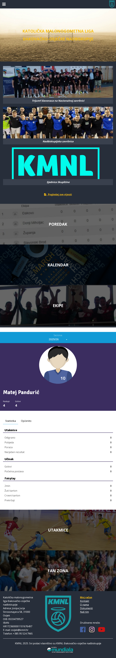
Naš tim (84, 612)
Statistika (10, 421)
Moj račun (86, 597)
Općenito (26, 421)
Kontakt (84, 601)
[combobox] (58, 339)
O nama (84, 604)
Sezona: (58, 335)
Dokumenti (86, 608)
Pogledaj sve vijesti (59, 194)
